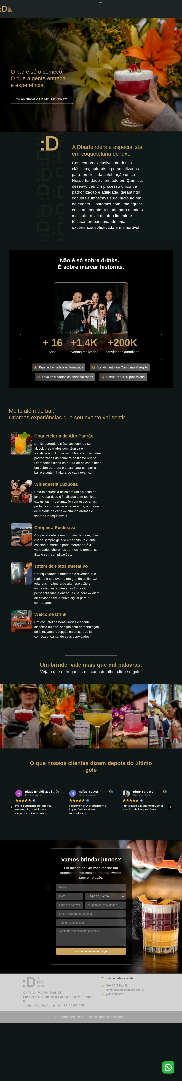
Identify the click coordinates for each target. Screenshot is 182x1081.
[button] (170, 807)
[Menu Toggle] (101, 2)
